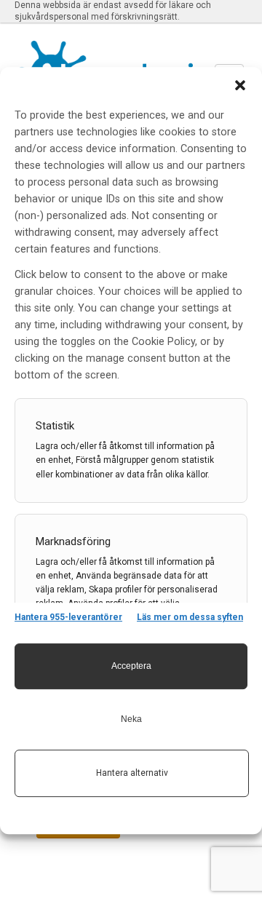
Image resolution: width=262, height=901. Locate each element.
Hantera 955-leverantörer (68, 617)
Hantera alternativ (132, 773)
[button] (240, 85)
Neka (131, 719)
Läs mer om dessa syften (190, 617)
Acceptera (131, 666)
